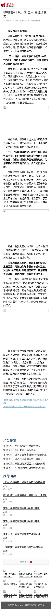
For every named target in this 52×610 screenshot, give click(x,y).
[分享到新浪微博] (13, 416)
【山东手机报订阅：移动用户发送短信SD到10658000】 (24, 407)
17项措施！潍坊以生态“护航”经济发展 (23, 547)
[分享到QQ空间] (21, 416)
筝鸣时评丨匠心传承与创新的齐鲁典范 (23, 459)
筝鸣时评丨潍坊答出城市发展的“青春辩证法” (26, 454)
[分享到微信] (6, 416)
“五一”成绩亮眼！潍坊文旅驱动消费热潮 (24, 482)
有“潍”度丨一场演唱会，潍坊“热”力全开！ (25, 495)
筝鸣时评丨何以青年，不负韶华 (19, 450)
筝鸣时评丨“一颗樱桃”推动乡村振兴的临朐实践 (27, 468)
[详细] (5, 486)
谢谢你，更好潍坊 (10, 584)
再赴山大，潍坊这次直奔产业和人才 (21, 534)
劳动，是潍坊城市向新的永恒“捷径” (21, 508)
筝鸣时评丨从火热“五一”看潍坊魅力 (21, 446)
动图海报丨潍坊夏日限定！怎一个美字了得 (25, 576)
